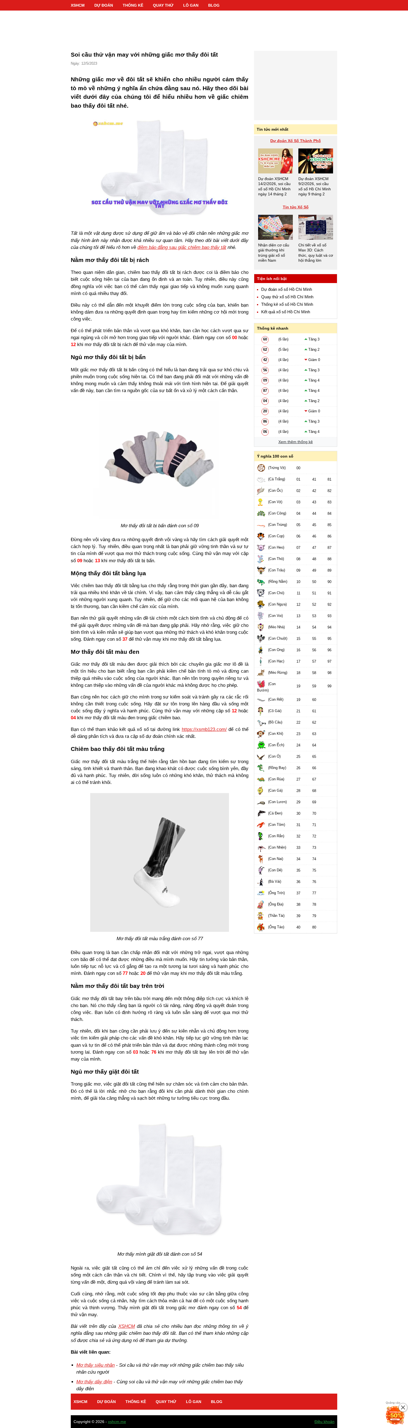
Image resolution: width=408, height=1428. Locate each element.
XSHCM (78, 5)
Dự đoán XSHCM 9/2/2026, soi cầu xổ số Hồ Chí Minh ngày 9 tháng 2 (314, 186)
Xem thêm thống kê (295, 442)
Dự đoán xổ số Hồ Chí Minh (286, 289)
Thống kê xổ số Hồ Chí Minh (287, 304)
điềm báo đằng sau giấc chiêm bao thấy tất (181, 247)
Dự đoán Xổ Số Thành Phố (295, 140)
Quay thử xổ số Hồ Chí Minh (287, 297)
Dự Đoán (103, 5)
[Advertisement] (204, 28)
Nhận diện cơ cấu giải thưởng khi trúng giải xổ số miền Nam (273, 253)
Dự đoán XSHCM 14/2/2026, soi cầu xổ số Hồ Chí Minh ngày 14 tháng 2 (274, 186)
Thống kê (133, 5)
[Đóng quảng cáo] (403, 1407)
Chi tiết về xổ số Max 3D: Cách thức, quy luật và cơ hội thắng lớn (315, 253)
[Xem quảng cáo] (395, 1415)
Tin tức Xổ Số (296, 207)
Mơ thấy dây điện (94, 1381)
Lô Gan (190, 5)
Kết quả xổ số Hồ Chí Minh (285, 312)
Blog (214, 5)
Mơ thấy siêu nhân (95, 1365)
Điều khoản (324, 1421)
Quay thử (163, 5)
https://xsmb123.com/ (204, 729)
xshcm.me (117, 1421)
